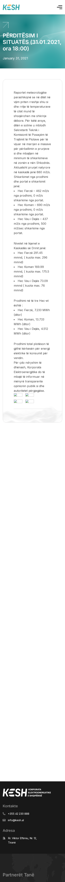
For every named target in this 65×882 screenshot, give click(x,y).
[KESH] (11, 7)
